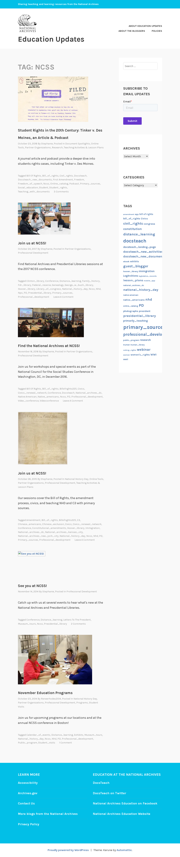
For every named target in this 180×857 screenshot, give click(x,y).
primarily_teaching (135, 320)
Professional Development (33, 252)
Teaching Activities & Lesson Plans (84, 147)
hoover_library (26, 288)
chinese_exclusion (53, 524)
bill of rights (33, 175)
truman (126, 345)
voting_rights (129, 350)
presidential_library (39, 292)
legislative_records (148, 276)
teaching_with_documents (34, 191)
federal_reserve (41, 285)
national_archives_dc (89, 392)
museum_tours (27, 623)
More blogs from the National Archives (48, 814)
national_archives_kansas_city (64, 532)
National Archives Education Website (121, 814)
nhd (98, 288)
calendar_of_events (38, 734)
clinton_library (35, 280)
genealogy (58, 285)
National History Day (76, 479)
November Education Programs (45, 693)
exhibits (78, 734)
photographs (130, 311)
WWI (153, 354)
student (43, 187)
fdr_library (24, 285)
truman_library (138, 345)
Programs (82, 702)
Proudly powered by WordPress (68, 850)
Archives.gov (27, 793)
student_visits (46, 742)
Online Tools (96, 479)
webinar (143, 350)
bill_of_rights (50, 175)
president (144, 311)
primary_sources (90, 183)
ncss (46, 183)
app (137, 214)
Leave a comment (63, 296)
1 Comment (65, 742)
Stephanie (47, 143)
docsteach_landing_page (139, 247)
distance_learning (70, 280)
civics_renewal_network (32, 392)
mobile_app (149, 280)
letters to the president (77, 619)
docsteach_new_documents (35, 179)
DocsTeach (101, 783)
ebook (126, 261)
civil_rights (66, 175)
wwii (125, 359)
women (126, 355)
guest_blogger (135, 266)
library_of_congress (48, 288)
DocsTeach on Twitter (109, 793)
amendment (33, 520)
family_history (91, 280)
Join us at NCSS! (32, 243)
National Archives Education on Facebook (125, 803)
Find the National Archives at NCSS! (49, 346)
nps (20, 292)
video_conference (28, 400)
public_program (27, 742)
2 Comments (78, 623)
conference (51, 280)
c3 (78, 520)
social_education (28, 187)
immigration (92, 528)
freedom (79, 179)
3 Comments (61, 191)
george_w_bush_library (79, 285)
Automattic (124, 850)
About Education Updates (145, 26)
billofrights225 (68, 388)
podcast (74, 183)
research (145, 340)
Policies (157, 30)
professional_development (33, 296)
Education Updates (51, 39)
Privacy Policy (28, 824)
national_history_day (75, 288)
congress (149, 223)
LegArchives (130, 275)
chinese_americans (29, 524)
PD (25, 292)
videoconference (49, 400)
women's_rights (140, 354)
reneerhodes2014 (51, 698)
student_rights (58, 187)
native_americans (48, 396)
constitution (132, 229)
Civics (81, 388)
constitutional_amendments (49, 528)
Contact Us (26, 803)
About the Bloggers (131, 30)
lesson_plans (133, 280)
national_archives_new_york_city (38, 535)
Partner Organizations (38, 147)
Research (57, 147)
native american (27, 396)
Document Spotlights (77, 143)
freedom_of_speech (30, 183)
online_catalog (59, 183)
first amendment (63, 179)
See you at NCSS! (32, 586)
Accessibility (28, 783)
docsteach (80, 175)
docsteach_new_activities (143, 251)
